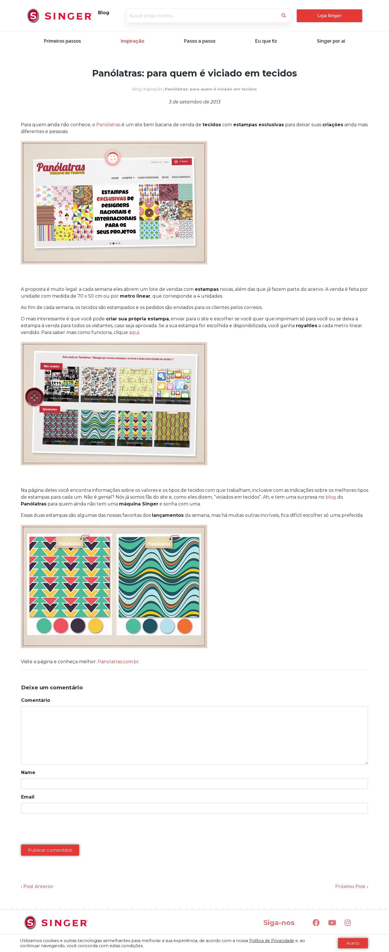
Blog (136, 89)
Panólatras (108, 124)
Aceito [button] (353, 943)
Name (28, 772)
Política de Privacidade (271, 940)
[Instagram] (348, 923)
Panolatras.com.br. (119, 661)
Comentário (35, 700)
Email (27, 797)
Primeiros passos (62, 41)
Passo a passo (199, 41)
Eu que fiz (266, 41)
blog (330, 497)
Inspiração (132, 41)
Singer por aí (331, 41)
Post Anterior (38, 886)
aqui (134, 332)
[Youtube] (332, 923)
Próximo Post (350, 886)
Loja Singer (329, 15)
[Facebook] (316, 923)
